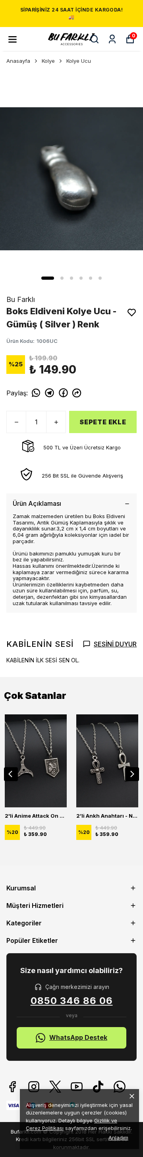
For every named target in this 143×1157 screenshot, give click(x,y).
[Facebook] (12, 1087)
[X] (55, 1087)
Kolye (48, 61)
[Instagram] (34, 1087)
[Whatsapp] (120, 1087)
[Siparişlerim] (112, 39)
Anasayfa (18, 61)
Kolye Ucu (78, 61)
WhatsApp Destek (78, 1037)
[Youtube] (77, 1087)
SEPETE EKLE (102, 422)
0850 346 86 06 (72, 1000)
